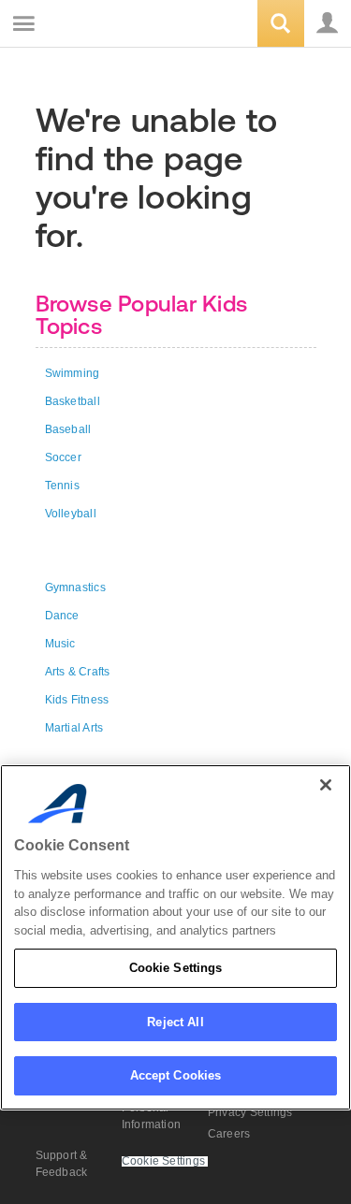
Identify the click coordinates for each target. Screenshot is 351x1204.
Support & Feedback (62, 1164)
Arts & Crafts (77, 671)
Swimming (72, 373)
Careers (229, 1133)
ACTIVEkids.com (109, 25)
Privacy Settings (250, 1112)
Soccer (63, 457)
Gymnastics (75, 587)
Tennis (62, 485)
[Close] (325, 784)
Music (60, 643)
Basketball (72, 401)
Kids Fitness (77, 699)
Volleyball (70, 513)
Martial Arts (74, 727)
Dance (62, 615)
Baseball (68, 429)
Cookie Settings (176, 968)
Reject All (175, 1022)
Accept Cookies (176, 1075)
